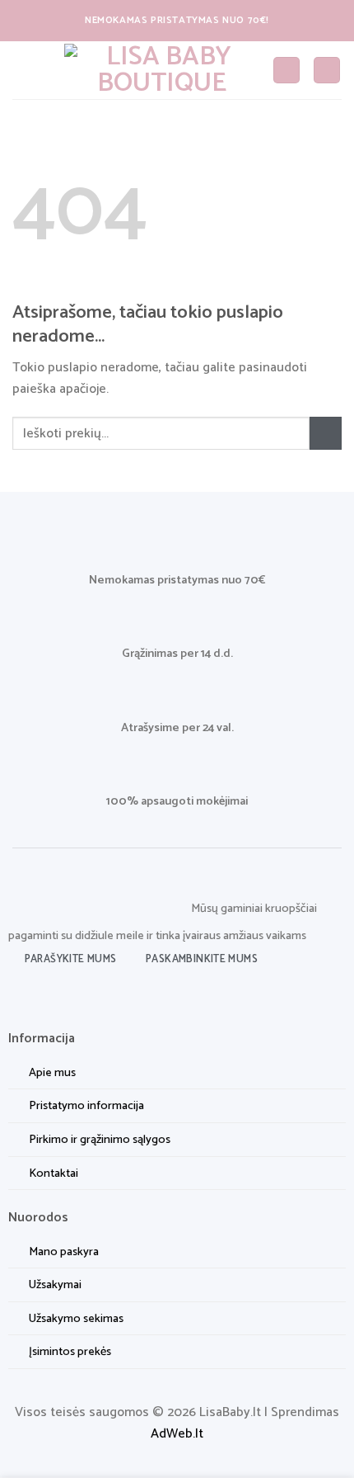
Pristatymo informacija (86, 1106)
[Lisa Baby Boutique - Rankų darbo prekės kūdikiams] (162, 70)
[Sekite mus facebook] (21, 998)
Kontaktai (53, 1173)
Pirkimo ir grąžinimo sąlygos (99, 1140)
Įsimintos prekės (70, 1352)
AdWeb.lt (177, 1434)
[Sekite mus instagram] (47, 998)
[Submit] (326, 433)
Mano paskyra (64, 1252)
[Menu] (22, 70)
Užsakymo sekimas (76, 1319)
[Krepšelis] (327, 70)
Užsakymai (55, 1285)
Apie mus (52, 1073)
